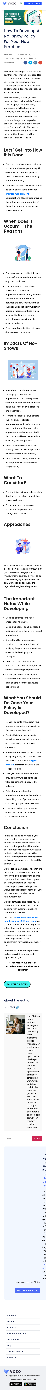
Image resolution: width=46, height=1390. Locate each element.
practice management (17, 193)
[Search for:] (16, 1139)
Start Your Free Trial (27, 1290)
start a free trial (33, 4)
